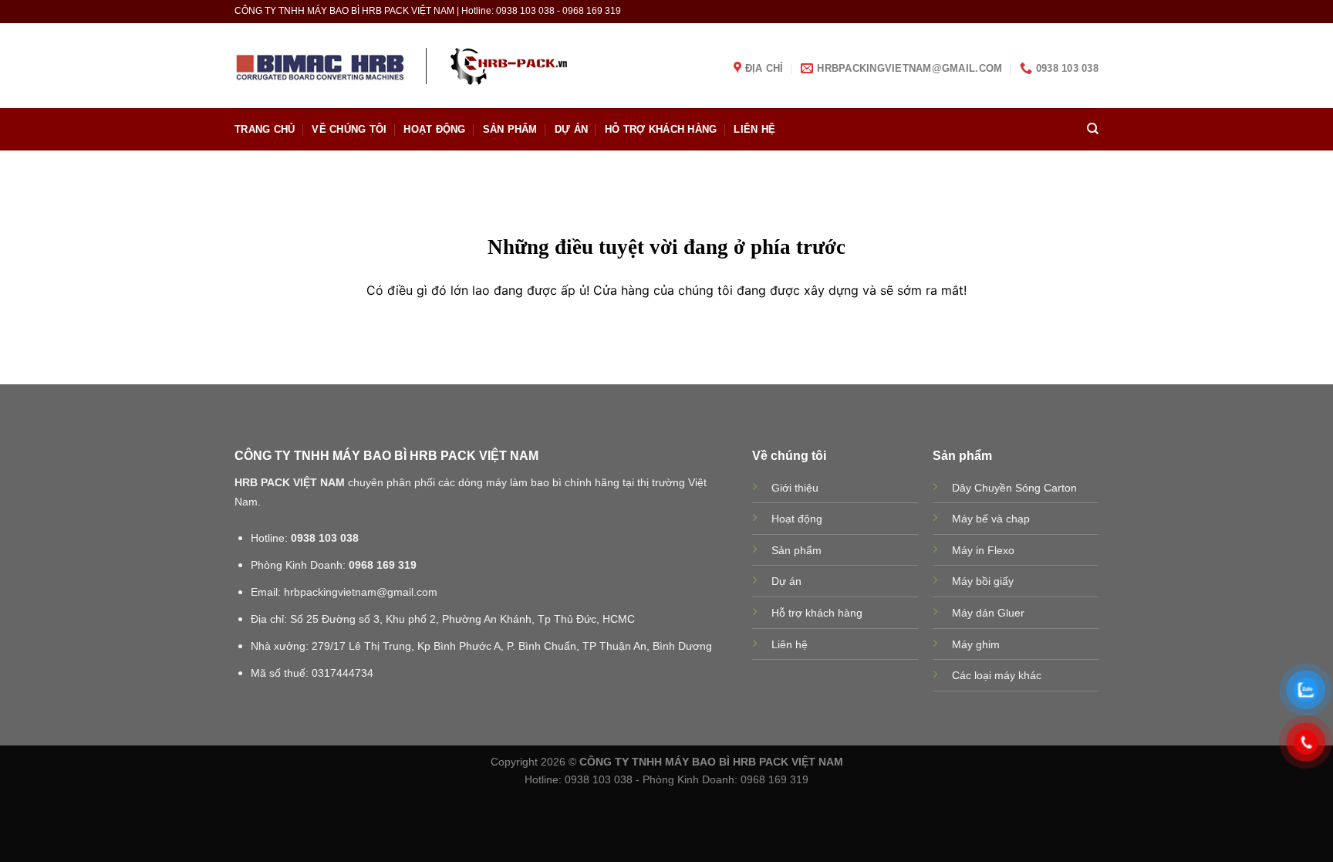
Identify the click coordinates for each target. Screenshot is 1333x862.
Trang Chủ (265, 129)
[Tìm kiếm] (1092, 129)
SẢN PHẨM (510, 129)
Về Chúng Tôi (349, 129)
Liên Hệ (754, 129)
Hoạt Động (434, 129)
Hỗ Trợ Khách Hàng (661, 129)
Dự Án (571, 129)
